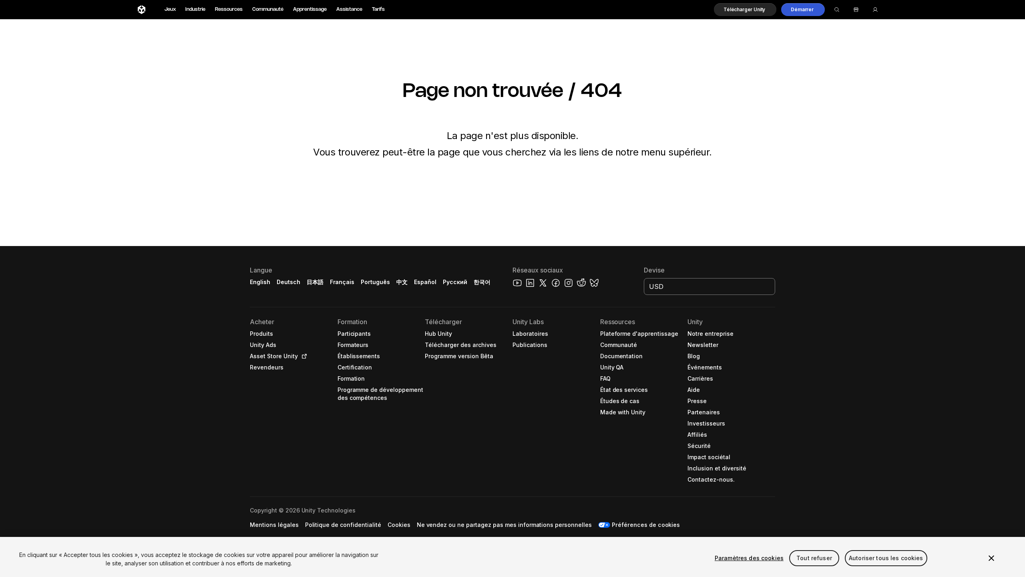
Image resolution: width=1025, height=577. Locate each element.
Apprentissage (310, 9)
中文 (402, 281)
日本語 (315, 281)
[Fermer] (991, 558)
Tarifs (378, 9)
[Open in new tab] (303, 356)
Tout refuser (814, 558)
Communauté (267, 9)
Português (375, 281)
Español (425, 281)
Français (342, 281)
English (260, 281)
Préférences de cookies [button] (646, 524)
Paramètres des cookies (749, 558)
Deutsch (288, 281)
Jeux (170, 9)
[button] (745, 9)
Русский (455, 281)
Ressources (229, 9)
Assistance (349, 9)
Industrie (195, 9)
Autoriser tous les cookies (886, 558)
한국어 (482, 281)
